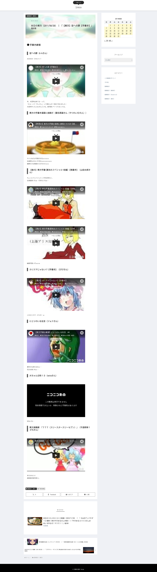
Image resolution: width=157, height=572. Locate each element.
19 (126, 30)
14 (106, 30)
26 (126, 33)
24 (118, 33)
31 (118, 36)
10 (118, 28)
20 (130, 30)
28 (106, 36)
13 (130, 28)
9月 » (110, 40)
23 (114, 33)
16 (114, 30)
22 (110, 33)
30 (114, 36)
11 (122, 28)
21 (106, 33)
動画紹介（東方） (32, 488)
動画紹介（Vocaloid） (111, 94)
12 (126, 28)
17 (118, 30)
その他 (106, 82)
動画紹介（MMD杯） (110, 90)
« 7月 (106, 40)
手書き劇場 (42, 488)
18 (122, 30)
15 (110, 30)
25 (122, 33)
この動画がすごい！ (110, 78)
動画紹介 (107, 86)
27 (130, 33)
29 (110, 36)
